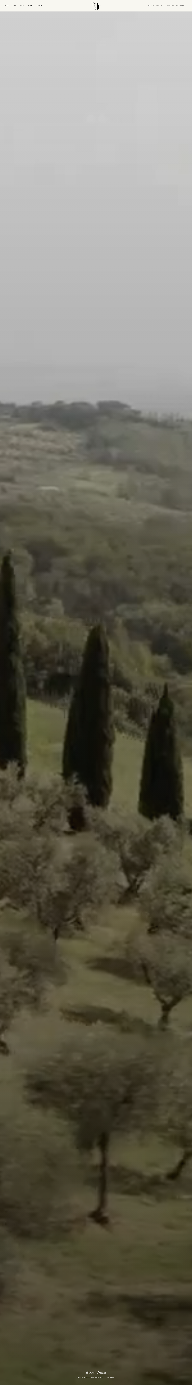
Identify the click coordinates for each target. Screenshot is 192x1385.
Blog (30, 5)
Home (7, 5)
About (22, 5)
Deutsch (159, 5)
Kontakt (39, 5)
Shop (14, 5)
